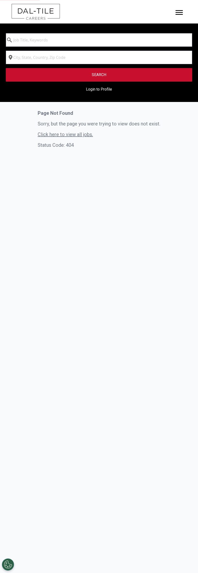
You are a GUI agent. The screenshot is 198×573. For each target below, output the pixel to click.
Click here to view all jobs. (65, 134)
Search (99, 74)
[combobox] (99, 40)
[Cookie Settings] (8, 564)
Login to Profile (99, 89)
